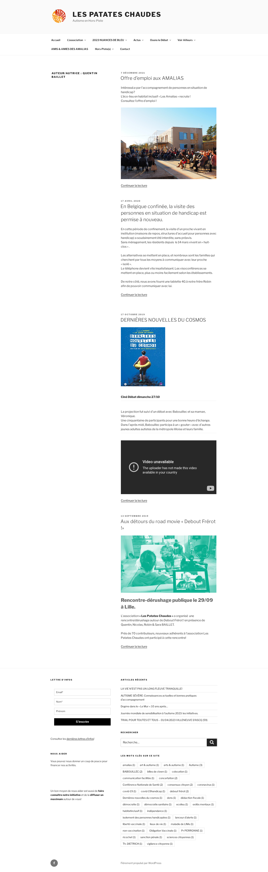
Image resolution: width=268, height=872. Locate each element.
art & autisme (149, 765)
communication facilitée (138, 778)
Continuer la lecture (134, 185)
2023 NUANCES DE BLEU (108, 40)
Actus (137, 40)
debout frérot (179, 791)
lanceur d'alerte (186, 817)
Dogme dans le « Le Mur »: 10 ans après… (144, 706)
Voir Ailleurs (185, 40)
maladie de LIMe (182, 824)
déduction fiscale (192, 797)
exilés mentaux (203, 804)
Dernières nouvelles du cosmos (142, 797)
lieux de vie (158, 824)
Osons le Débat (159, 40)
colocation (179, 771)
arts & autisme (174, 765)
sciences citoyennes (180, 837)
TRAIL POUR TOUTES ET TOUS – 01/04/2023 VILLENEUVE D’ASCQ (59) (164, 720)
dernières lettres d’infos (80, 738)
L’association (75, 40)
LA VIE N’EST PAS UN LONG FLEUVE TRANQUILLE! (151, 688)
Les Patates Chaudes (117, 14)
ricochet (129, 837)
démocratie (131, 804)
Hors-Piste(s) (103, 48)
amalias (129, 765)
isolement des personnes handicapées (146, 817)
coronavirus (206, 784)
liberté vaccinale (134, 824)
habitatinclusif (132, 810)
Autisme (195, 765)
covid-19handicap (153, 791)
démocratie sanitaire (158, 804)
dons (171, 797)
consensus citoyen (180, 784)
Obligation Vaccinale (162, 830)
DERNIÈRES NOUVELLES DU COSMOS (163, 320)
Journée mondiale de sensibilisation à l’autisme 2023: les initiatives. (159, 713)
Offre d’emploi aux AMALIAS (152, 78)
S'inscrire (82, 721)
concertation (168, 778)
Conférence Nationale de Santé (143, 784)
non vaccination (134, 830)
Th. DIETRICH (132, 843)
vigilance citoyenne (160, 843)
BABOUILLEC (132, 771)
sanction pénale (151, 837)
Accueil (55, 40)
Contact (125, 48)
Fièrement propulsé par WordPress (141, 863)
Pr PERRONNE (192, 830)
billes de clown (157, 771)
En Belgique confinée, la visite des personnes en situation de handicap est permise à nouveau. (164, 213)
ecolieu (182, 804)
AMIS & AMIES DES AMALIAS (69, 48)
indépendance (157, 810)
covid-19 (129, 791)
